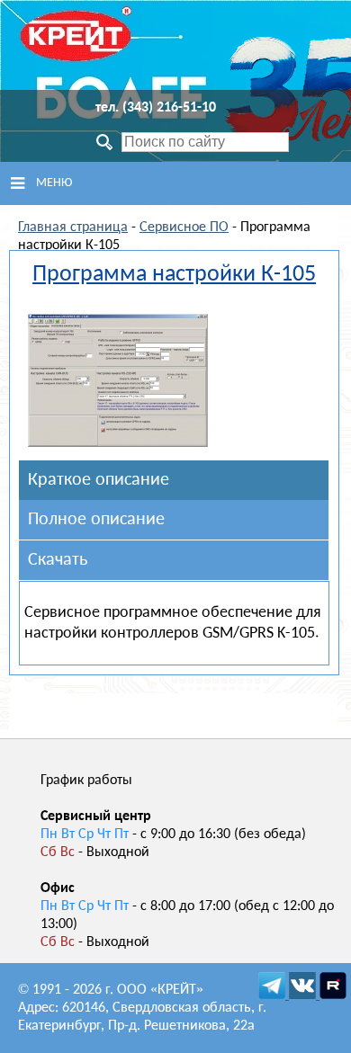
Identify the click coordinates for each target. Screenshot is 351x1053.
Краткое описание (98, 480)
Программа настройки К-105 (174, 275)
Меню (54, 183)
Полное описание (96, 520)
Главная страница (73, 227)
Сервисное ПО (184, 227)
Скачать (57, 560)
